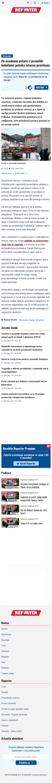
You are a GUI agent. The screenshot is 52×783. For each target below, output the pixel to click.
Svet (3, 645)
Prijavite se (24, 762)
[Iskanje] (35, 3)
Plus (3, 662)
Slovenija (7, 55)
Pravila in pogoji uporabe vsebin (15, 709)
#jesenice (40, 320)
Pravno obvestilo (8, 703)
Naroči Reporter (27, 463)
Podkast (5, 668)
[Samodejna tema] (28, 2)
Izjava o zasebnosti (9, 720)
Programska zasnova (10, 698)
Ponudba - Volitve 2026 (11, 731)
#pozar (32, 320)
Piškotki (4, 725)
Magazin (5, 656)
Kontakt (4, 692)
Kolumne (5, 651)
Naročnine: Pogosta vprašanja (14, 714)
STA (5, 168)
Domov (4, 629)
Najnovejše (6, 634)
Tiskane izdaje (7, 673)
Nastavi (40, 87)
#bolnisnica (23, 320)
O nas (3, 686)
